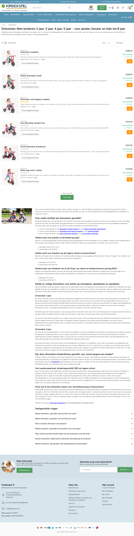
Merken (66, 20)
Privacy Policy (73, 513)
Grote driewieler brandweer (33, 147)
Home (6, 15)
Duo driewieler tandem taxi (32, 123)
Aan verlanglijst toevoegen (30, 63)
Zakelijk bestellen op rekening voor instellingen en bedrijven (80, 499)
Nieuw (73, 20)
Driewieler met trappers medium (35, 99)
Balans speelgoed (86, 15)
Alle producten (107, 504)
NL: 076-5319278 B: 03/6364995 (17, 503)
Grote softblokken (44, 15)
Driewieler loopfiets (29, 52)
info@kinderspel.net (12, 509)
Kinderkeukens (43, 20)
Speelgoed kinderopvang (65, 15)
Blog (59, 20)
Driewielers (101, 15)
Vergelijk (105, 501)
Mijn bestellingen (107, 491)
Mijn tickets (106, 494)
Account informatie (108, 488)
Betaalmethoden (74, 494)
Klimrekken (112, 15)
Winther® (55, 362)
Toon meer (67, 197)
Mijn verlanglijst (107, 498)
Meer (43, 59)
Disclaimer (72, 510)
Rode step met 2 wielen (31, 170)
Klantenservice (24, 470)
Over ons (81, 20)
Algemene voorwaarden (77, 507)
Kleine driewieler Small (31, 76)
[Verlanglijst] (123, 8)
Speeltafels (15, 15)
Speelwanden (28, 15)
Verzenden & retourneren (77, 491)
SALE (53, 20)
